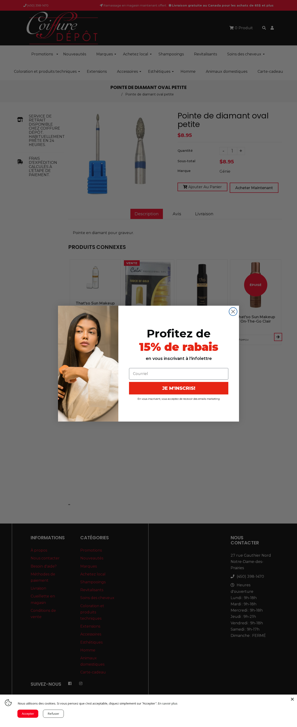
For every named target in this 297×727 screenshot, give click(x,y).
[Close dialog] (233, 312)
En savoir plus (168, 703)
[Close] (292, 699)
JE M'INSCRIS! (178, 388)
